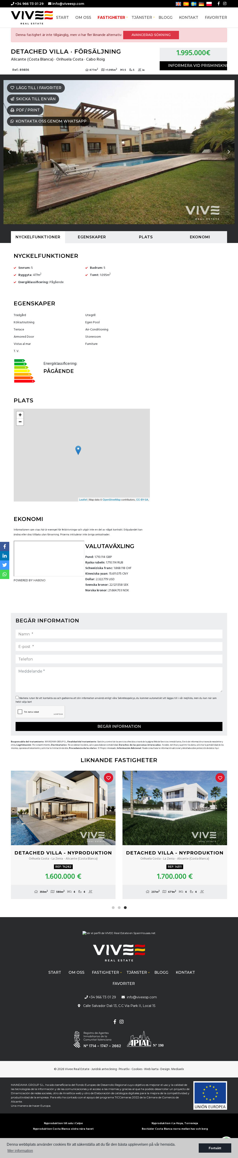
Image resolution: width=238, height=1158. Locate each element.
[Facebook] (219, 4)
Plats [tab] (146, 237)
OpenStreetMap (112, 499)
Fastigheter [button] (111, 17)
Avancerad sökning (151, 35)
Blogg (165, 17)
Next (229, 152)
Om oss (83, 17)
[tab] (38, 237)
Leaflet (83, 499)
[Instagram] (224, 4)
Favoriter (216, 17)
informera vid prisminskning (197, 65)
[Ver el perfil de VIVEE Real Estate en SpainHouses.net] (119, 935)
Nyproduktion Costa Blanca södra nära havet (63, 1129)
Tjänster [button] (142, 17)
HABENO (39, 580)
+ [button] (20, 415)
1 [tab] (113, 907)
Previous (9, 152)
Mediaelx (177, 1069)
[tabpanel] (63, 835)
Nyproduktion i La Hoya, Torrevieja (175, 1123)
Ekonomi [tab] (200, 237)
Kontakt (188, 17)
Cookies (137, 1069)
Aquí (217, 748)
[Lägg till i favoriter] (108, 777)
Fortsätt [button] (215, 1148)
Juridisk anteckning (104, 1069)
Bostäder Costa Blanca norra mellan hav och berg (175, 1129)
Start (62, 17)
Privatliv (124, 1069)
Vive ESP (39, 17)
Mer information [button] (20, 1151)
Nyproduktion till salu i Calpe (63, 1123)
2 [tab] (119, 907)
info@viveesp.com (68, 4)
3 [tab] (125, 907)
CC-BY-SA (142, 499)
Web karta (151, 1069)
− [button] (20, 422)
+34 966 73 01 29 (28, 4)
